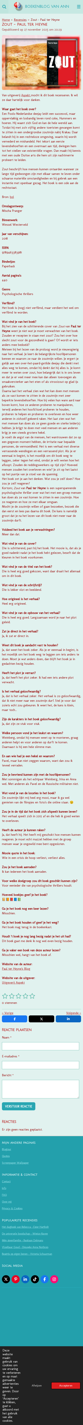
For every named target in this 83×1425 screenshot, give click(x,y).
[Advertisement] (41, 1345)
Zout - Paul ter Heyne (45, 20)
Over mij (7, 1201)
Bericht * (8, 1075)
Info (4, 1188)
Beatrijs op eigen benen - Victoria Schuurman (27, 1254)
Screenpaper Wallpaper (15, 1162)
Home (6, 20)
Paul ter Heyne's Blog (16, 969)
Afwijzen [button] (37, 1385)
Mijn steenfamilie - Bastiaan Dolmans (22, 1240)
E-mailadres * (10, 1056)
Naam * (7, 1037)
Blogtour (6, 1149)
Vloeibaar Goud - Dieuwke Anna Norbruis (25, 1247)
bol (12, 197)
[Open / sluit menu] (79, 6)
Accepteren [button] (65, 1385)
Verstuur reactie (18, 1106)
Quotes (6, 1156)
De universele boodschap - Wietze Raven (25, 1233)
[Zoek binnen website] (4, 6)
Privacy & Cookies (12, 1208)
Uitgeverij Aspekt (13, 982)
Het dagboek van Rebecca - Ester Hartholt (25, 1227)
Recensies (20, 20)
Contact (6, 1181)
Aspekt (25, 95)
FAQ (4, 1195)
